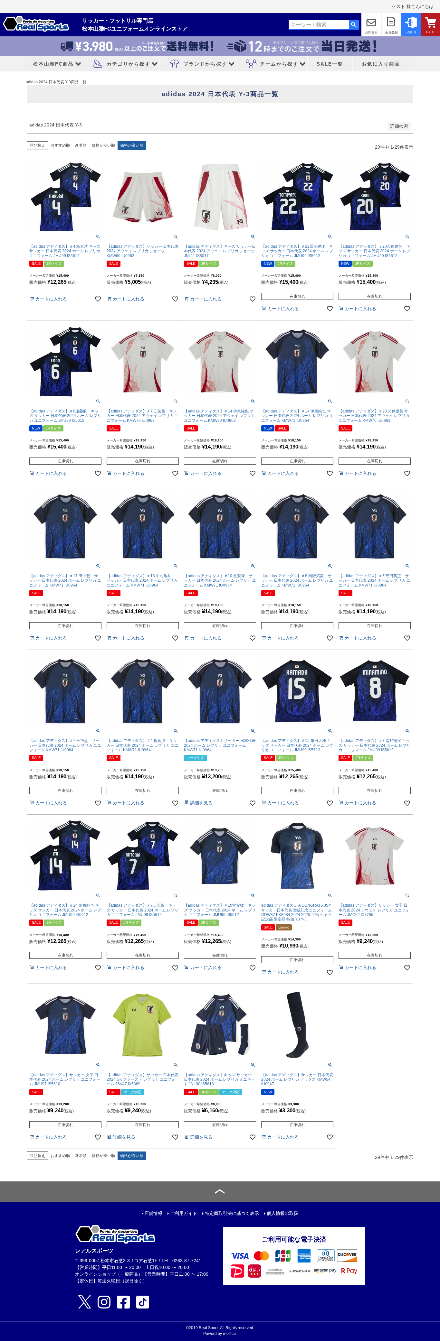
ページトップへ (220, 1191)
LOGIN (411, 32)
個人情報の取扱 (282, 1213)
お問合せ (371, 32)
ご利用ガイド (183, 1213)
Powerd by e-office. (220, 1333)
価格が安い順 (103, 145)
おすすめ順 (60, 145)
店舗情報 (153, 1213)
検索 (354, 24)
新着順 (81, 145)
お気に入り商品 (381, 64)
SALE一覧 (330, 64)
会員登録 (391, 32)
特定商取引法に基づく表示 (232, 1213)
